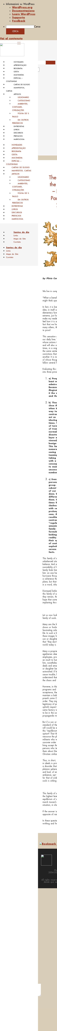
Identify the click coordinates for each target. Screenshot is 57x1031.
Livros (16, 130)
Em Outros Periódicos (20, 121)
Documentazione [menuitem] (23, 10)
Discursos (18, 133)
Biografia (18, 68)
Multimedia (19, 75)
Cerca (37, 26)
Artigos (17, 94)
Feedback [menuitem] (18, 20)
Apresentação (20, 65)
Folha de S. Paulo (20, 115)
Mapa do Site (20, 239)
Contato (17, 242)
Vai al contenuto (11, 38)
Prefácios (18, 136)
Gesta (16, 72)
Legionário (23, 97)
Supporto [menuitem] (18, 17)
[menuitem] (31, 4)
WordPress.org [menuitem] (22, 7)
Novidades (18, 62)
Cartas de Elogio (22, 84)
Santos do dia (21, 232)
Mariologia (19, 139)
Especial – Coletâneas (13, 162)
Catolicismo (24, 100)
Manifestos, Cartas (21, 170)
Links (16, 235)
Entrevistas (19, 126)
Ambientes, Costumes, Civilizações (20, 107)
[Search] (42, 70)
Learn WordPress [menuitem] (23, 14)
